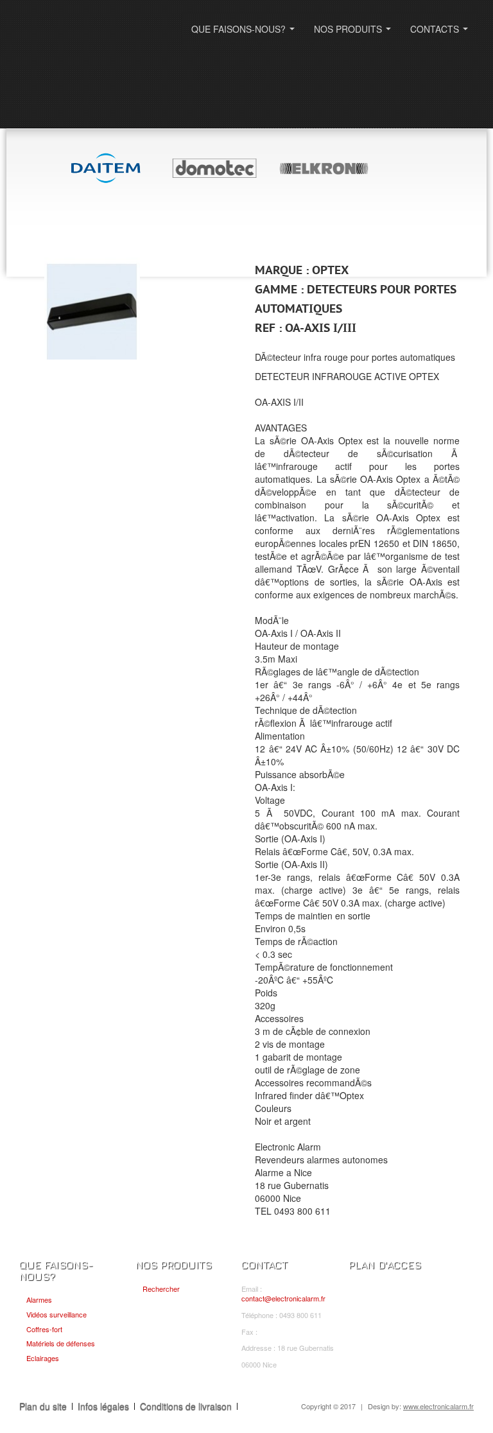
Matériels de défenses (60, 1343)
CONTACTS (441, 32)
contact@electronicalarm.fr (283, 1298)
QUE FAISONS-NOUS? (245, 32)
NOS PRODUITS (355, 32)
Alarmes (39, 1299)
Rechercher (161, 1288)
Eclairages (42, 1358)
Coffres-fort (44, 1329)
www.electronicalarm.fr (438, 1406)
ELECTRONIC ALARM (95, 37)
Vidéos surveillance (56, 1314)
